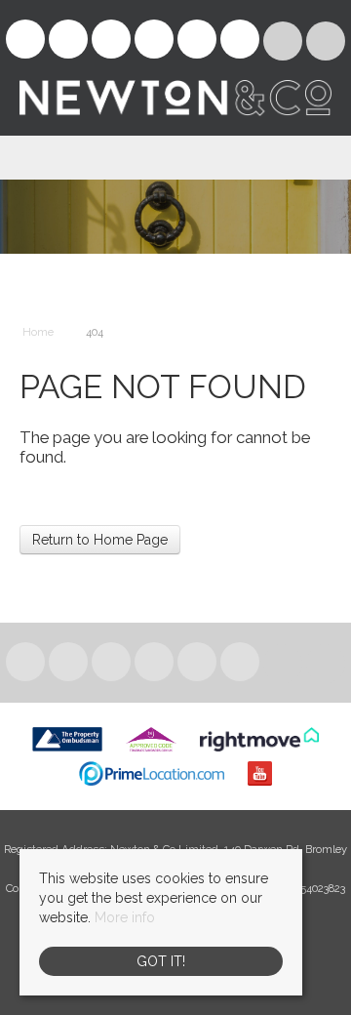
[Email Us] (283, 41)
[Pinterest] (154, 42)
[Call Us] (326, 41)
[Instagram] (196, 42)
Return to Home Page (100, 540)
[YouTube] (239, 42)
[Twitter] (68, 42)
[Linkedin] (111, 42)
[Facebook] (25, 42)
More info (125, 917)
